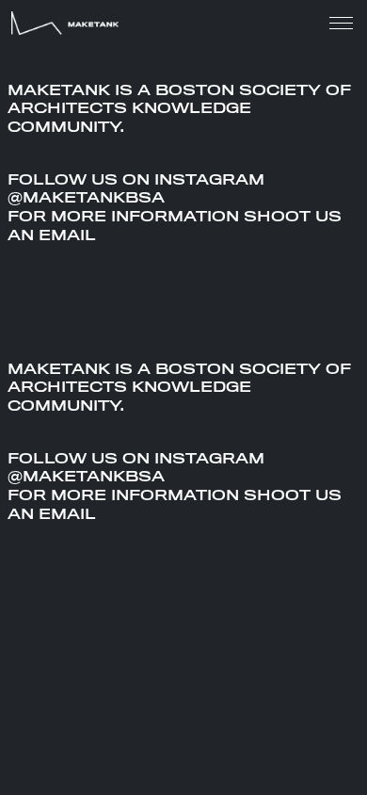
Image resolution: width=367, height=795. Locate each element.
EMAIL (67, 235)
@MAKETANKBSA (86, 197)
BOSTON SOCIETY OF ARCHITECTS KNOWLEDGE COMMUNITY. (179, 109)
